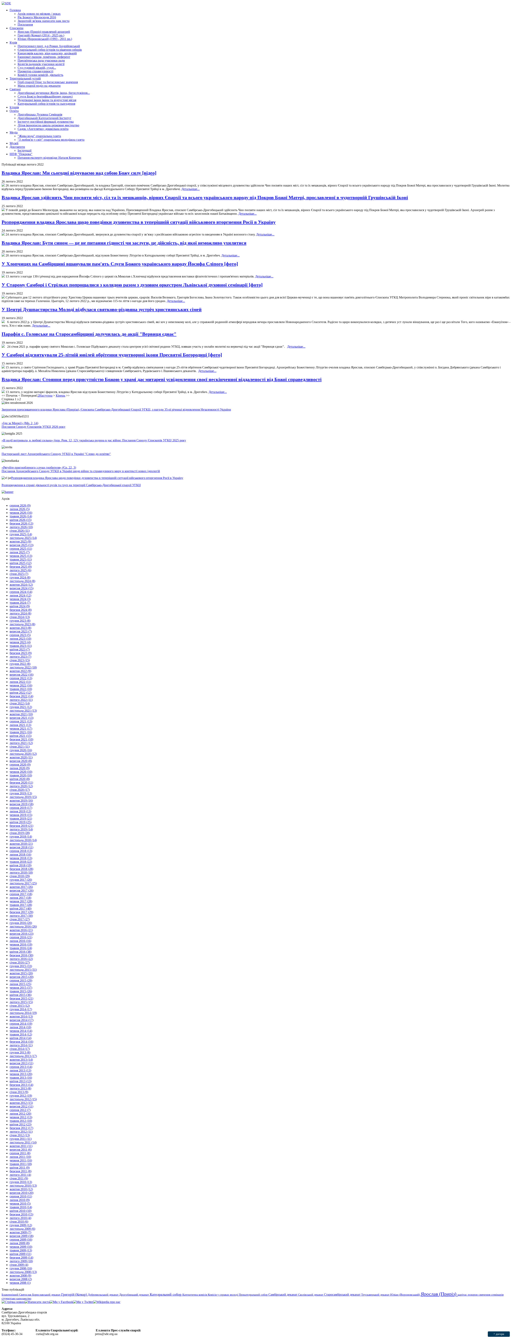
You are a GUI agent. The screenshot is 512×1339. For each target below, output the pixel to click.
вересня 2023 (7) (21, 631)
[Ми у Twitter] (83, 1302)
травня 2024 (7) (20, 602)
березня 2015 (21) (21, 998)
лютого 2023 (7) (20, 656)
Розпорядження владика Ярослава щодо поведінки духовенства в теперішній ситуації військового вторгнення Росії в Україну (139, 222)
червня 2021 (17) (21, 728)
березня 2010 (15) (21, 1214)
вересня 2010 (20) (21, 1192)
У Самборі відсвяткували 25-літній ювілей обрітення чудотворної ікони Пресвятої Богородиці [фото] (112, 354)
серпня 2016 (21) (21, 937)
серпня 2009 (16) (21, 1239)
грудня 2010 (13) (21, 1182)
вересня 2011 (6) (21, 1149)
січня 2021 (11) (20, 746)
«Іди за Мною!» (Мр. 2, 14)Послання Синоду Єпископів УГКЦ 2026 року (33, 424)
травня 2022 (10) (21, 689)
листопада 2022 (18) (23, 667)
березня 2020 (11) (21, 782)
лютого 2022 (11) (21, 699)
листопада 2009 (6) (22, 1228)
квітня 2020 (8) (20, 779)
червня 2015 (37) (21, 987)
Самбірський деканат (283, 1294)
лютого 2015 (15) (21, 1002)
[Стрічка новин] (13, 1302)
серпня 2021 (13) (21, 721)
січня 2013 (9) (19, 1092)
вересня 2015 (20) (21, 977)
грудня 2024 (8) (20, 577)
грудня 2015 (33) (21, 966)
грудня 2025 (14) (21, 534)
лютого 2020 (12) (21, 786)
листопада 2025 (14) (23, 538)
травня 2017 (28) (21, 905)
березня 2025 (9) (21, 566)
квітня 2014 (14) (20, 1038)
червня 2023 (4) (20, 642)
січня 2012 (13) (20, 1135)
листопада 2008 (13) (23, 1272)
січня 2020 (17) (20, 789)
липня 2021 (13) (20, 725)
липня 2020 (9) (20, 768)
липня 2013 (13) (20, 1070)
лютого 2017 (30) (21, 915)
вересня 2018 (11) (21, 847)
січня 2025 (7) (19, 574)
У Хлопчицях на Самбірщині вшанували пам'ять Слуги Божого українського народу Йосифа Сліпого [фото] (120, 263)
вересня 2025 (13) (21, 545)
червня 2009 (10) (21, 1246)
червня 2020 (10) (21, 771)
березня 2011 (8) (20, 1171)
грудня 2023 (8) (20, 620)
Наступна (45, 395)
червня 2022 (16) (21, 685)
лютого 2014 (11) (21, 1045)
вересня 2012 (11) (21, 1106)
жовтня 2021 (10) (21, 714)
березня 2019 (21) (21, 825)
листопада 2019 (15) (23, 797)
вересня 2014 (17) (21, 1020)
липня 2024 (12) (20, 595)
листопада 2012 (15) (23, 1099)
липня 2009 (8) (20, 1243)
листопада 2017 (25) (23, 883)
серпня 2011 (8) (20, 1153)
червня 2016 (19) (21, 944)
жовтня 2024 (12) (21, 584)
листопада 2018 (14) (23, 840)
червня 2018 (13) (21, 858)
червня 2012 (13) (21, 1117)
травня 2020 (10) (21, 775)
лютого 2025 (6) (20, 570)
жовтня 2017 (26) (21, 887)
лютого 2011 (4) (20, 1174)
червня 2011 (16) (21, 1160)
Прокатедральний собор (253, 1294)
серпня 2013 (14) (21, 1067)
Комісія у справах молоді (223, 1294)
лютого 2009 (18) (21, 1261)
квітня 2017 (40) (20, 908)
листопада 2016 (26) (23, 926)
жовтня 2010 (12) (21, 1189)
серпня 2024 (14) (21, 592)
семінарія (497, 1294)
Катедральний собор (166, 1294)
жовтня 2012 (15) (21, 1103)
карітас (463, 1294)
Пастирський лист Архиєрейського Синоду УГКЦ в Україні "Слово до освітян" (56, 454)
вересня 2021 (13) (21, 717)
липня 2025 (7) (20, 552)
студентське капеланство (16, 1298)
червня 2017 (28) (21, 901)
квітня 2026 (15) (20, 520)
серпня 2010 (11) (21, 1196)
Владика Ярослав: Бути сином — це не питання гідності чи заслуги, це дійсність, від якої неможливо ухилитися (124, 242)
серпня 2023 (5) (20, 635)
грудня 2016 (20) (21, 923)
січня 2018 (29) (20, 876)
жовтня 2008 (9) (20, 1275)
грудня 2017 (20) (21, 879)
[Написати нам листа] (37, 1302)
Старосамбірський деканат (342, 1294)
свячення (485, 1294)
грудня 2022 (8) (20, 664)
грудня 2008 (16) (21, 1268)
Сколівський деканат (311, 1294)
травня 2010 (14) (21, 1207)
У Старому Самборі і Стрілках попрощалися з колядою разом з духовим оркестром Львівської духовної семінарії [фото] (132, 284)
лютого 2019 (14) (21, 829)
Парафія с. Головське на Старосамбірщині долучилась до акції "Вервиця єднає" (89, 334)
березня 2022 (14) (21, 696)
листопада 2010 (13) (23, 1185)
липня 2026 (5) (20, 509)
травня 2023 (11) (21, 646)
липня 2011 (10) (20, 1156)
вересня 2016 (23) (21, 933)
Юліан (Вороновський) (405, 1294)
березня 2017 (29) (21, 912)
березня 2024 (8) (21, 610)
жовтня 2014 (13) (21, 1016)
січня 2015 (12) (20, 1005)
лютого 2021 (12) (21, 743)
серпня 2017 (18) (21, 894)
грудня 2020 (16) (21, 750)
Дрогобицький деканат (134, 1294)
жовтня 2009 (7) (20, 1232)
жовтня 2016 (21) (21, 930)
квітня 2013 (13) (20, 1081)
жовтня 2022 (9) (20, 671)
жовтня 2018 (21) (21, 843)
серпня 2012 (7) (20, 1110)
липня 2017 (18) (20, 897)
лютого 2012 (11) (21, 1131)
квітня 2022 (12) (20, 692)
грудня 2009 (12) (21, 1225)
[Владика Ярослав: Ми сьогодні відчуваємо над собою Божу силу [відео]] (3, 185)
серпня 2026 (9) (20, 505)
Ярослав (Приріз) (439, 1294)
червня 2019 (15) (21, 815)
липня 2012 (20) (20, 1113)
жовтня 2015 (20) (21, 973)
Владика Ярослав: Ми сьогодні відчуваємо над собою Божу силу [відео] (79, 173)
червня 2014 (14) (21, 1031)
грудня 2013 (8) (20, 1052)
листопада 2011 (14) (23, 1142)
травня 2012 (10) (21, 1120)
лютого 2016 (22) (21, 959)
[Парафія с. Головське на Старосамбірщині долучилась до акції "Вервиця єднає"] (3, 346)
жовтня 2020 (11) (21, 757)
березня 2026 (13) (21, 523)
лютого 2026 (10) (21, 527)
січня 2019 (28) (20, 833)
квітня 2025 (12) (20, 563)
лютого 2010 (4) (20, 1218)
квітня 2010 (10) (20, 1210)
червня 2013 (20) (21, 1074)
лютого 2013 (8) (20, 1088)
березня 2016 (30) (21, 955)
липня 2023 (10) (20, 638)
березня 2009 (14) (21, 1257)
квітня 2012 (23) (20, 1124)
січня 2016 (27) (20, 962)
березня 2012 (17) (21, 1128)
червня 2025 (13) (21, 556)
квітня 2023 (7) (20, 649)
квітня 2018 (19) (20, 865)
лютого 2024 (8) (20, 613)
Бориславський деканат (46, 1294)
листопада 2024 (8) (22, 581)
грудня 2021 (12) (21, 707)
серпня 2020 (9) (20, 764)
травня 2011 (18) (21, 1164)
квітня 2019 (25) (20, 822)
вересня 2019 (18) (21, 804)
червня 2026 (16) (21, 512)
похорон (473, 1294)
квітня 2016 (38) (20, 951)
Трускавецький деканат (375, 1294)
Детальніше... (190, 189)
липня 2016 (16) (20, 941)
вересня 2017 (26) (21, 890)
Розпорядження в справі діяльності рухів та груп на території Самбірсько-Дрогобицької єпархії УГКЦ (71, 485)
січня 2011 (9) (19, 1178)
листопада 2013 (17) (23, 1056)
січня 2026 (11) (20, 530)
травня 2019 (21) (21, 818)
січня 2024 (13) (20, 617)
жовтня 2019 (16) (21, 800)
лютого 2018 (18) (21, 872)
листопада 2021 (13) (23, 710)
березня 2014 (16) (21, 1041)
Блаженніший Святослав (17, 1294)
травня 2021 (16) (21, 732)
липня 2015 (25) (20, 984)
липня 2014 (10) (20, 1027)
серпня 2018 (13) (21, 851)
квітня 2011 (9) (20, 1167)
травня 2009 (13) (21, 1250)
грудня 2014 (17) (21, 1009)
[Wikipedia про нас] (106, 1302)
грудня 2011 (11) (21, 1138)
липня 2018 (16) (20, 854)
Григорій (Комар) (74, 1294)
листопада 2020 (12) (23, 753)
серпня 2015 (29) (21, 980)
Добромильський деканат (103, 1294)
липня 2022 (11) (20, 681)
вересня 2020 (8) (21, 761)
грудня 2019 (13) (21, 793)
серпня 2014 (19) (21, 1023)
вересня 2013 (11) (21, 1063)
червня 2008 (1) (20, 1282)
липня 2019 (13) (20, 811)
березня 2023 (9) (21, 653)
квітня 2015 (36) (20, 995)
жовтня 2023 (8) (20, 628)
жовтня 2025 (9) (20, 541)
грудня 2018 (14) (21, 836)
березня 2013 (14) (21, 1085)
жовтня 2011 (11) (21, 1146)
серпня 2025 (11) (21, 548)
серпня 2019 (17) (21, 807)
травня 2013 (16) (21, 1077)
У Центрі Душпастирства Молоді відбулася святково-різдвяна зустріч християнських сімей (102, 309)
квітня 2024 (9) (20, 606)
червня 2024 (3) (20, 599)
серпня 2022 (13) (21, 678)
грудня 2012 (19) (21, 1095)
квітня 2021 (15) (20, 735)
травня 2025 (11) (21, 559)
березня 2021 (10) (21, 739)
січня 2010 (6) (19, 1221)
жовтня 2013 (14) (21, 1059)
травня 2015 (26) (21, 991)
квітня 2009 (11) (20, 1254)
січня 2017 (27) (20, 919)
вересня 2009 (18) (21, 1236)
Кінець (60, 395)
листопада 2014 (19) (23, 1013)
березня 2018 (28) (21, 869)
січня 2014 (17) (20, 1049)
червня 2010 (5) (20, 1203)
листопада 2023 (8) (22, 624)
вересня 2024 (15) (21, 588)
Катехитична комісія (195, 1294)
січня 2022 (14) (20, 703)
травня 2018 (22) (21, 861)
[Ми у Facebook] (61, 1302)
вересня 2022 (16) (21, 674)
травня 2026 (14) (21, 516)
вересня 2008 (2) (21, 1279)
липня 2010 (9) (20, 1200)
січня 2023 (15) (20, 660)
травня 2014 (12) (21, 1034)
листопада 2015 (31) (23, 969)
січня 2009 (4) (19, 1264)
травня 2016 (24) (21, 948)
